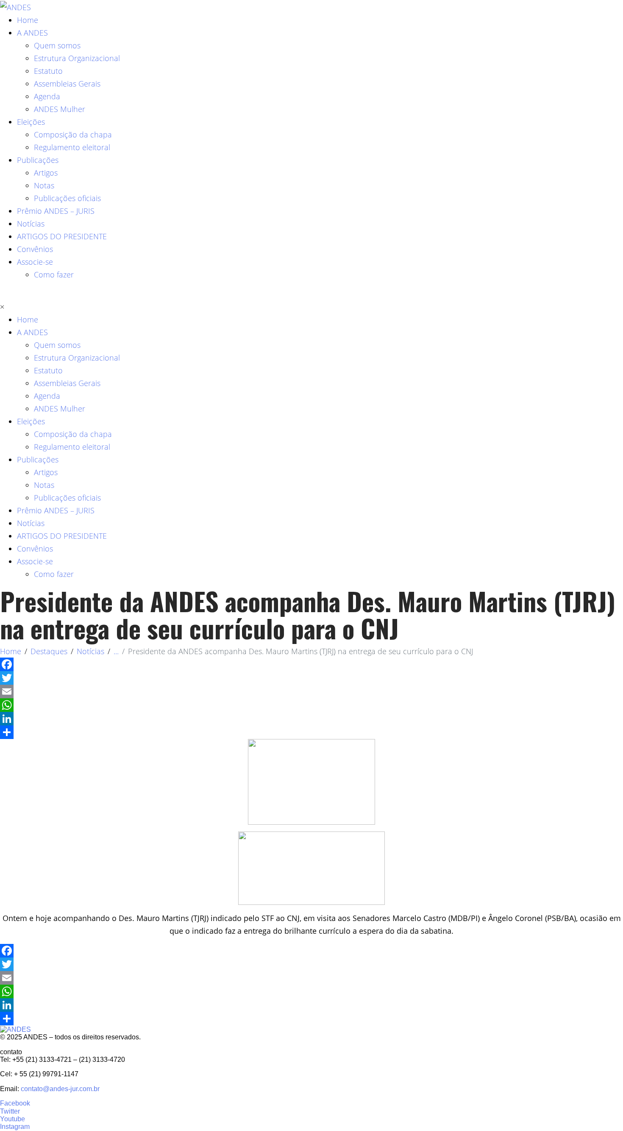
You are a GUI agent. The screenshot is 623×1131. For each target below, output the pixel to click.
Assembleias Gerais (67, 83)
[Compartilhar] (311, 732)
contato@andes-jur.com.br (60, 1088)
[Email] (311, 691)
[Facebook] (311, 664)
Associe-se (35, 262)
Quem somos (57, 45)
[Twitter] (311, 678)
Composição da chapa (73, 134)
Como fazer (54, 274)
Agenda (47, 96)
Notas (44, 185)
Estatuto (48, 71)
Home (27, 20)
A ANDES (32, 33)
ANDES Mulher (59, 109)
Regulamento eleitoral (72, 147)
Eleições (31, 122)
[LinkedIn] (311, 718)
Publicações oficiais (67, 198)
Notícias (30, 223)
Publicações (37, 160)
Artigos (46, 173)
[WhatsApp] (311, 705)
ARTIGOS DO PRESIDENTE (62, 236)
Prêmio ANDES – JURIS (56, 211)
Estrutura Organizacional (77, 58)
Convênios (35, 249)
